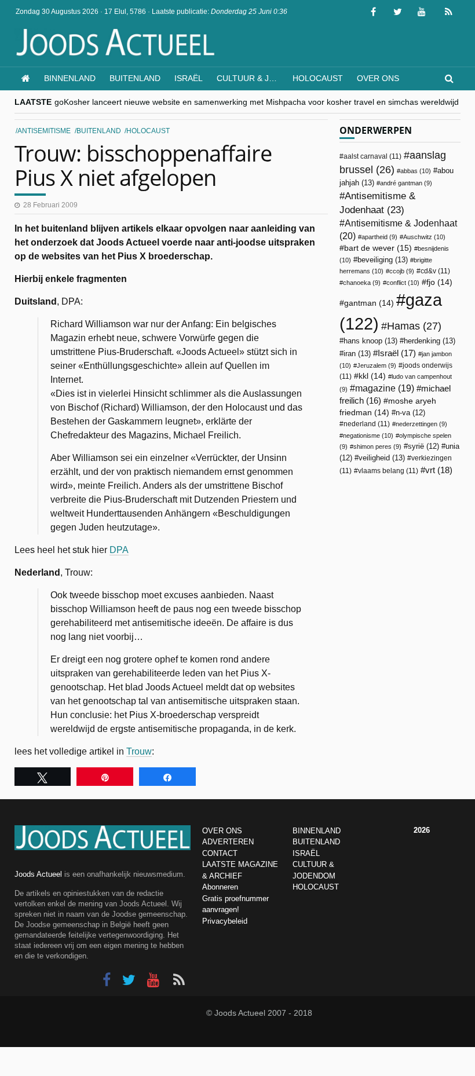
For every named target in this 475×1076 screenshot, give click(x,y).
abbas (415, 170)
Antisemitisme (44, 131)
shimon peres (377, 446)
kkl (372, 376)
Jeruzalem (376, 365)
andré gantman (406, 183)
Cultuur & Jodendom (251, 78)
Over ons (378, 78)
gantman (369, 303)
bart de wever (378, 247)
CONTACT (219, 853)
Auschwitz (424, 236)
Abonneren (220, 887)
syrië (423, 446)
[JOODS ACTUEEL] (25, 78)
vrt (438, 470)
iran (357, 353)
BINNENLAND (317, 830)
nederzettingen (421, 423)
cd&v (435, 271)
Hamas (414, 326)
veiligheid (382, 457)
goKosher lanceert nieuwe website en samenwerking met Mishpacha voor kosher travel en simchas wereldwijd (256, 102)
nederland (367, 424)
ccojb (401, 271)
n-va (410, 413)
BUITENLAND (316, 841)
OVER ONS (222, 830)
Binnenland (70, 78)
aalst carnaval (372, 156)
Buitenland (134, 78)
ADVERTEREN (228, 841)
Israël (188, 78)
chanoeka (362, 282)
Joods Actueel (38, 874)
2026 (422, 830)
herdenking (429, 340)
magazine (384, 388)
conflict (402, 282)
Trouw (139, 751)
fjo (439, 282)
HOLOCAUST (316, 887)
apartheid (379, 236)
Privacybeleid (224, 921)
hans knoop (370, 340)
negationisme (368, 435)
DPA (119, 550)
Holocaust (318, 78)
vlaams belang (388, 471)
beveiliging (382, 259)
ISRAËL (306, 853)
